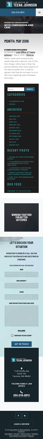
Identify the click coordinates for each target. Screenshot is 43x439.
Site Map (16, 434)
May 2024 (12, 119)
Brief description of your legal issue (21, 303)
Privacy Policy (26, 434)
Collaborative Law (16, 101)
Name (21, 270)
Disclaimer (21, 331)
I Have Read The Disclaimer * (23, 336)
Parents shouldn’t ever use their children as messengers (19, 173)
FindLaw (31, 436)
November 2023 (15, 131)
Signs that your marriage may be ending (20, 178)
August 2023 (14, 139)
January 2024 (14, 128)
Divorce (30, 55)
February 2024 (14, 125)
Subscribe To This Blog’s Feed (19, 191)
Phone (22, 292)
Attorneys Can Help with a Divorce (15, 50)
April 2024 (13, 122)
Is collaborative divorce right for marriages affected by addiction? (20, 163)
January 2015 (14, 145)
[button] (39, 12)
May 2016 (12, 142)
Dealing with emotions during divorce (20, 158)
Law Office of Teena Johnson (20, 430)
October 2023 (14, 133)
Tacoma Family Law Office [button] (21, 384)
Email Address (21, 281)
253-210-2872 (17, 12)
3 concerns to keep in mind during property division (19, 169)
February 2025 (14, 116)
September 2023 (15, 136)
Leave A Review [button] (21, 424)
